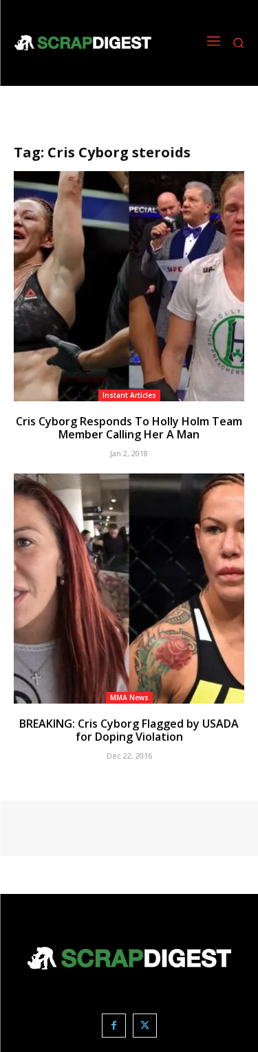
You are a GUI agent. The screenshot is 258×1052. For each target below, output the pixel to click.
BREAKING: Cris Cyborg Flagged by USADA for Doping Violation (129, 730)
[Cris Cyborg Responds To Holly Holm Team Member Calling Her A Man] (129, 286)
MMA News (129, 697)
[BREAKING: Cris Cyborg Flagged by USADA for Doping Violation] (129, 588)
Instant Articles (129, 395)
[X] (145, 1026)
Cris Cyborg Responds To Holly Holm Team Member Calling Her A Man (129, 428)
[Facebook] (114, 1026)
